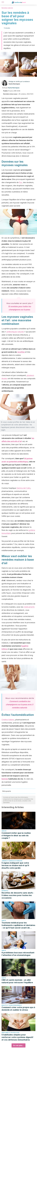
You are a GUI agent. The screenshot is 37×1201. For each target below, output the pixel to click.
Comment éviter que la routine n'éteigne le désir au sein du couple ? (16, 835)
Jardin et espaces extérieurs (12, 861)
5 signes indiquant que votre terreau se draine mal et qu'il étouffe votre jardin (15, 865)
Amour (4, 831)
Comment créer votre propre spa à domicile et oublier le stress (18, 1008)
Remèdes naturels (7, 8)
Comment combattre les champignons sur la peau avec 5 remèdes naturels (19, 704)
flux (20, 182)
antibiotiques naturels (15, 332)
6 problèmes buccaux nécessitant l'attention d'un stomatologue (18, 953)
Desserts (5, 890)
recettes (21, 352)
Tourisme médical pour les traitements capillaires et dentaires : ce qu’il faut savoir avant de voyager (18, 925)
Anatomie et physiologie (10, 1032)
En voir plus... (18, 1045)
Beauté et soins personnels (12, 1005)
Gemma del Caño (23, 488)
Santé (4, 920)
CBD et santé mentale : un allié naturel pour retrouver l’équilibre (17, 981)
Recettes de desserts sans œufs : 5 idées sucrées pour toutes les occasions (18, 895)
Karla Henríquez (14, 84)
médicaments (29, 607)
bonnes (5, 779)
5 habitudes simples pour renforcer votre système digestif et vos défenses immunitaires (17, 1037)
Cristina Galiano (8, 720)
